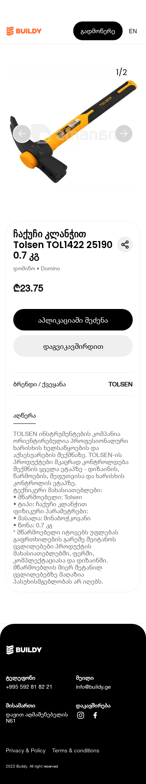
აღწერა (24, 415)
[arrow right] (123, 133)
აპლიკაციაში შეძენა (73, 320)
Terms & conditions (75, 750)
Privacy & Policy (26, 750)
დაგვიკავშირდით (73, 346)
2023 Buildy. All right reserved (32, 766)
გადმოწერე (98, 30)
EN (133, 31)
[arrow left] (22, 133)
